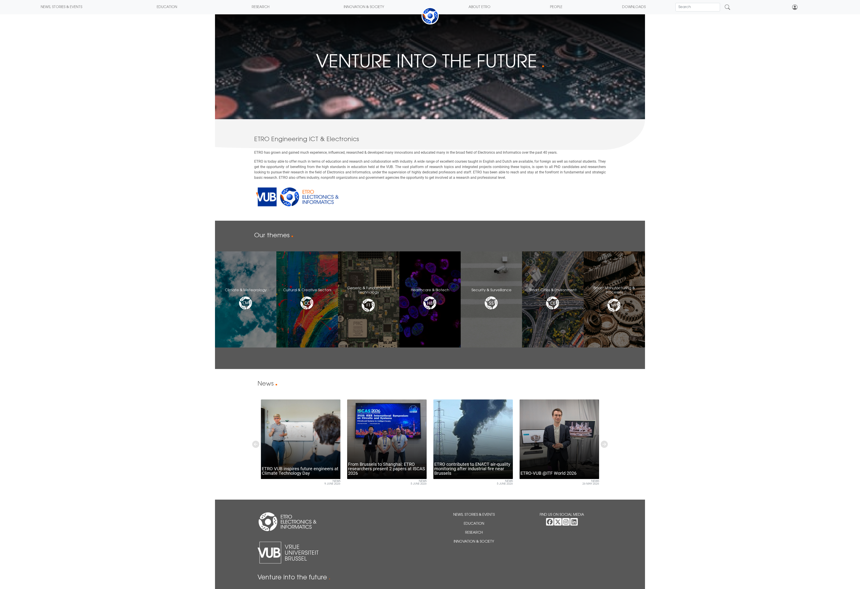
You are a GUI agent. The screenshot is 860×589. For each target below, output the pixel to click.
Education (167, 7)
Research (260, 7)
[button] (255, 444)
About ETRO (479, 7)
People (556, 7)
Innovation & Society (364, 7)
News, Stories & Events (61, 7)
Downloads (634, 7)
